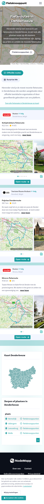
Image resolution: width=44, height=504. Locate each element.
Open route (21, 181)
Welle (10, 433)
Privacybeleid (34, 474)
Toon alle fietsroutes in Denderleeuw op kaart (22, 103)
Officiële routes (14, 73)
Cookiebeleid (27, 486)
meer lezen (26, 135)
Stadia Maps (15, 63)
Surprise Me (12, 79)
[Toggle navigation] (40, 3)
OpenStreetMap (24, 63)
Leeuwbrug (13, 428)
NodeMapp (41, 63)
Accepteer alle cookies (14, 498)
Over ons (17, 468)
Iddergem (12, 423)
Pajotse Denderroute (11, 200)
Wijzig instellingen (11, 492)
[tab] (18, 176)
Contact (28, 468)
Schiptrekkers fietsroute (13, 123)
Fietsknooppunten (20, 52)
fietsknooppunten (31, 418)
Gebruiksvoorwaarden (14, 474)
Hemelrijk (12, 418)
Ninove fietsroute (10, 278)
